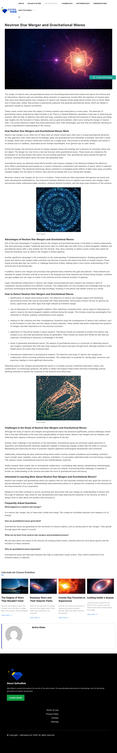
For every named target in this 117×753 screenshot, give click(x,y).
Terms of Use (52, 710)
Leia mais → (6, 615)
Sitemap (54, 722)
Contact (54, 718)
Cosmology (67, 3)
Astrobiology (83, 3)
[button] (19, 17)
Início (21, 3)
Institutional (25, 10)
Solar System (34, 3)
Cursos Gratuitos (25, 572)
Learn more (15, 698)
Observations (100, 3)
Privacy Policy (52, 714)
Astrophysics (51, 3)
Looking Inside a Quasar (100, 597)
